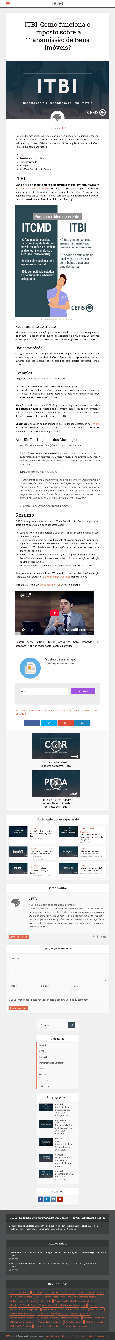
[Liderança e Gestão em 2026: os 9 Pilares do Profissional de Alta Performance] (47, 1174)
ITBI (22, 154)
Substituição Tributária (21, 1326)
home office (72, 1309)
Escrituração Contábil (80, 1301)
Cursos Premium (86, 1336)
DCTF (39, 1296)
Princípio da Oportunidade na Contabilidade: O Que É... (92, 869)
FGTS (13, 1309)
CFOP (101, 1292)
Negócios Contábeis (71, 1317)
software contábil (95, 1322)
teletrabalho (55, 1326)
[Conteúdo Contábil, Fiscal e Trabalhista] (57, 3)
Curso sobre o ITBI (50, 584)
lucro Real (63, 1313)
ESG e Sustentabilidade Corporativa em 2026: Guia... (63, 1145)
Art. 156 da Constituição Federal (32, 188)
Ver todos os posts (18, 936)
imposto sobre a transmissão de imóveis (70, 710)
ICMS (85, 1309)
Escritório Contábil (48, 1305)
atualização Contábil (20, 1292)
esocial (93, 1305)
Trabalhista (85, 832)
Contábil (57, 18)
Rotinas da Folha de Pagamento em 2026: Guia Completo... (91, 837)
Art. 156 (95, 423)
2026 (13, 1336)
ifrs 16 (94, 1309)
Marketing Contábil (80, 1313)
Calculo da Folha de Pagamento (60, 1292)
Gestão (92, 828)
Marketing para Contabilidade (24, 1317)
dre (22, 1301)
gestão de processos (53, 1309)
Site (76, 985)
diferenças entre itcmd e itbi (31, 710)
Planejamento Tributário (22, 1322)
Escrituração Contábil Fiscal (23, 1305)
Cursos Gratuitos (102, 1336)
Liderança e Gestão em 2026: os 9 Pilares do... (90, 852)
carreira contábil (87, 1292)
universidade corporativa (77, 1326)
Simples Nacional (74, 1322)
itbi (96, 710)
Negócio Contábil (50, 1317)
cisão (68, 558)
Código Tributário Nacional (56, 576)
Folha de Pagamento (29, 1309)
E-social (31, 1301)
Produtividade (44, 1322)
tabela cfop (41, 1326)
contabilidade (26, 1296)
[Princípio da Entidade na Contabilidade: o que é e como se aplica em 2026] (47, 1158)
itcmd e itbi (22, 714)
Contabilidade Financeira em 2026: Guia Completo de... (41, 833)
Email (45, 985)
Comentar (52, 55)
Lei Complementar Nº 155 (23, 1313)
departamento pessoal (85, 1296)
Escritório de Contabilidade (73, 1305)
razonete (58, 1322)
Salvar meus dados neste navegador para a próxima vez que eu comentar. (49, 999)
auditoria (38, 1292)
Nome (13, 985)
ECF (49, 1301)
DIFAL (14, 1301)
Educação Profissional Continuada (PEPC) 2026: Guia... (40, 870)
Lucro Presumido (47, 1313)
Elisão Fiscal (61, 1301)
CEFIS (65, 55)
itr (103, 1309)
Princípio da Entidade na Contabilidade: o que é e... (41, 852)
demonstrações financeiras (58, 1296)
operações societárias (95, 1317)
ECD (42, 1301)
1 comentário (37, 859)
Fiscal (57, 1336)
